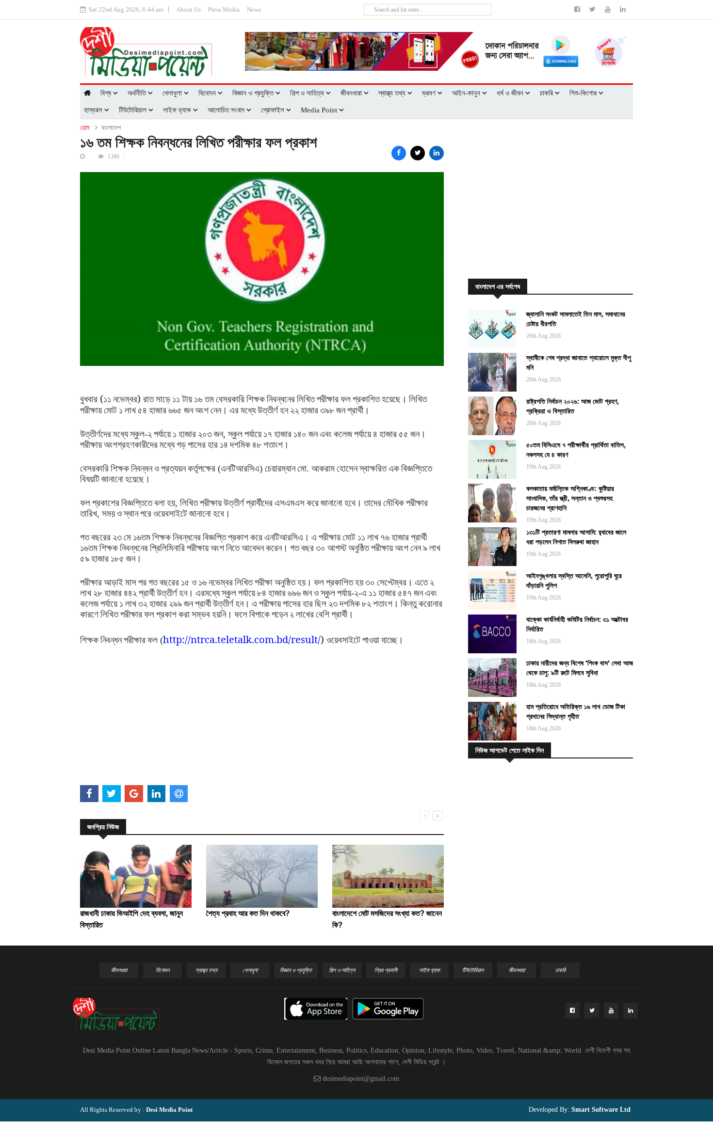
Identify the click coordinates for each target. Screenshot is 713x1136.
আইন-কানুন (467, 93)
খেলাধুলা (173, 93)
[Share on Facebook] (398, 153)
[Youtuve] (609, 9)
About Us (188, 9)
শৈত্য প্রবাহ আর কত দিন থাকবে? (248, 913)
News (254, 9)
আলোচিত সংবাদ (227, 110)
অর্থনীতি (138, 93)
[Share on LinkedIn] (436, 153)
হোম (84, 127)
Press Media (224, 9)
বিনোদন (208, 93)
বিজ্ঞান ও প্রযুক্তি (253, 93)
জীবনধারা (352, 93)
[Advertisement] (262, 714)
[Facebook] (578, 9)
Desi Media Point (169, 1109)
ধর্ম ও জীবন (511, 93)
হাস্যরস (94, 110)
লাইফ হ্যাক (178, 110)
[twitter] (593, 9)
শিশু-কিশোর (584, 93)
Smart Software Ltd (600, 1109)
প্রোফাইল (273, 110)
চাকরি (547, 93)
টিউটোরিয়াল (133, 110)
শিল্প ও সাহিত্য (308, 93)
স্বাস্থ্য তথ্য (392, 93)
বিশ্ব (106, 93)
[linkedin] (623, 9)
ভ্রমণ (430, 93)
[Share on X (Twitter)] (417, 153)
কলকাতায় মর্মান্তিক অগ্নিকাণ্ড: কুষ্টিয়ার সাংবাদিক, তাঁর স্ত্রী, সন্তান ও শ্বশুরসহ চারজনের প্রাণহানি (570, 498)
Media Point (320, 110)
